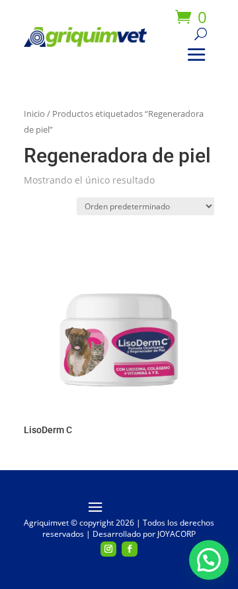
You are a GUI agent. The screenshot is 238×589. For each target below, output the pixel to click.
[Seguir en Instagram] (108, 549)
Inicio (34, 114)
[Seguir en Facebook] (130, 549)
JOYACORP (176, 534)
